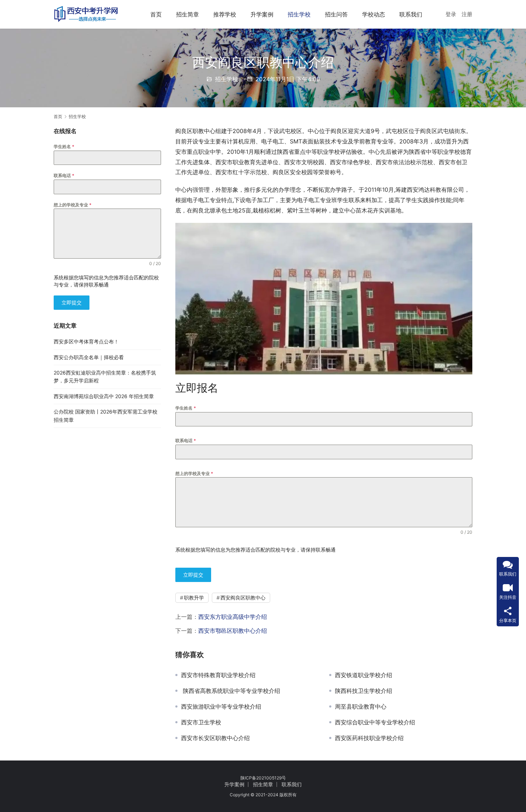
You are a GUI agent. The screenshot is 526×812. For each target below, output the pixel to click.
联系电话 (185, 440)
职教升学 (194, 598)
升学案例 (261, 14)
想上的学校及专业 (194, 473)
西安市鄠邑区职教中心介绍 (232, 630)
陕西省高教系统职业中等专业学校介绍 (230, 691)
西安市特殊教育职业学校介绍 (218, 675)
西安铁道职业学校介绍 (363, 675)
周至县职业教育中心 (360, 706)
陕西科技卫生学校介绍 (363, 691)
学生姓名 (185, 408)
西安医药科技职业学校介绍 (369, 738)
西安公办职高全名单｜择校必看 (89, 357)
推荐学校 (224, 14)
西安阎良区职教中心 (243, 598)
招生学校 (299, 14)
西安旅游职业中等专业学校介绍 (221, 706)
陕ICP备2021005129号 (263, 778)
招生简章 (187, 14)
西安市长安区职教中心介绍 (215, 738)
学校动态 (373, 14)
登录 (450, 14)
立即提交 (193, 575)
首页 (156, 14)
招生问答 (336, 14)
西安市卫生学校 (201, 722)
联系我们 (410, 14)
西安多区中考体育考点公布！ (86, 341)
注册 (467, 14)
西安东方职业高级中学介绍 (232, 616)
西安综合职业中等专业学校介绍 (375, 722)
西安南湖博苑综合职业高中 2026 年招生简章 (104, 396)
